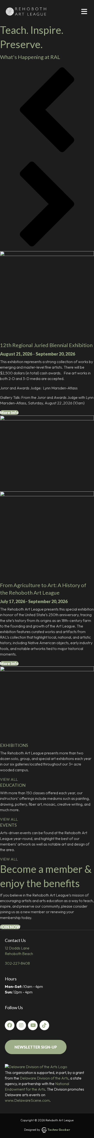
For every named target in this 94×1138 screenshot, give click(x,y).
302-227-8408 (17, 963)
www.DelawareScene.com (27, 1100)
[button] (47, 110)
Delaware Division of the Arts (44, 1078)
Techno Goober (58, 1129)
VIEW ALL (9, 779)
